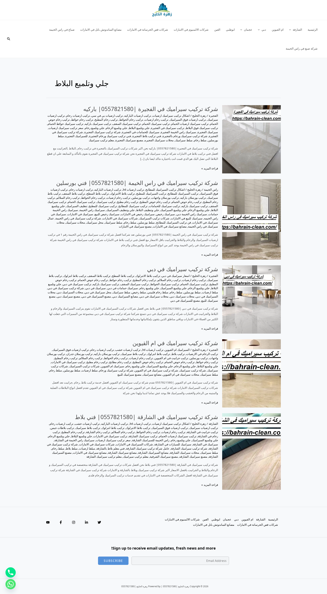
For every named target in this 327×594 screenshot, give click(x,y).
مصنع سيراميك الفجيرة (129, 140)
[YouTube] (48, 522)
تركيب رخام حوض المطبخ (155, 202)
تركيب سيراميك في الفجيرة (167, 128)
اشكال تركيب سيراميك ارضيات (171, 115)
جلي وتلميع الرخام (116, 128)
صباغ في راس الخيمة (62, 29)
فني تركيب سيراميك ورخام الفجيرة (110, 136)
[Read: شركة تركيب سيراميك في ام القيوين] (251, 373)
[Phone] (10, 572)
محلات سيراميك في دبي (153, 296)
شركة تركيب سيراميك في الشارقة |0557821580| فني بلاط (146, 417)
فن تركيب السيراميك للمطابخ (173, 222)
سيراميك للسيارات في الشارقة (172, 444)
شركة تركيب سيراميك (193, 370)
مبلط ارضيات (210, 292)
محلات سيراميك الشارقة (184, 452)
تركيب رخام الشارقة (98, 432)
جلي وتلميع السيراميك (173, 210)
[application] (291, 29)
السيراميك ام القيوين (177, 350)
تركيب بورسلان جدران (79, 354)
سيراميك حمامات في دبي (122, 288)
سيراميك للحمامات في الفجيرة (140, 132)
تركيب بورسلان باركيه (193, 198)
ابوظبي (230, 29)
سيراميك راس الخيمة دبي (191, 214)
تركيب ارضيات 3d (133, 189)
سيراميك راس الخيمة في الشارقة (74, 440)
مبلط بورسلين (146, 222)
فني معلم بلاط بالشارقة (111, 448)
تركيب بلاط (178, 354)
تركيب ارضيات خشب (127, 350)
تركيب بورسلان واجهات (165, 198)
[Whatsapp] (10, 584)
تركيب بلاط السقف (73, 193)
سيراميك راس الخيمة (92, 210)
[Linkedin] (86, 522)
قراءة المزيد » (209, 168)
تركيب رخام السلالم (68, 198)
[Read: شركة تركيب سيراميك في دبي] (251, 299)
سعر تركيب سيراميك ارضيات (66, 128)
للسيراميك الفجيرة (76, 136)
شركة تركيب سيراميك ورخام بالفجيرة (185, 136)
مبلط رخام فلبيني (157, 292)
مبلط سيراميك (183, 140)
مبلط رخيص (139, 292)
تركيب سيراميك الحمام (156, 124)
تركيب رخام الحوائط (131, 119)
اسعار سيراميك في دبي (176, 276)
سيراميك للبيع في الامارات (186, 218)
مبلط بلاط (72, 448)
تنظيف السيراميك (76, 206)
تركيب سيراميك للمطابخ (132, 206)
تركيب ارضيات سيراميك (203, 428)
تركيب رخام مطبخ (127, 202)
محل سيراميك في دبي (98, 292)
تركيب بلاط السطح (97, 193)
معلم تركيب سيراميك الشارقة (104, 456)
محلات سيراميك (75, 222)
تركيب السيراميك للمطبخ (151, 193)
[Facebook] (60, 522)
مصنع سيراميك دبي (68, 296)
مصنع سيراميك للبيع (129, 374)
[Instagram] (73, 522)
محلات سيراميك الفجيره (159, 140)
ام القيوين (277, 29)
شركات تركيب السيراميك (154, 218)
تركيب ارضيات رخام (78, 115)
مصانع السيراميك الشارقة (153, 452)
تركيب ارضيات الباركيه (137, 115)
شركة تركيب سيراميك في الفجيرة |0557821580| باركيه (150, 109)
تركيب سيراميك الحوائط (164, 284)
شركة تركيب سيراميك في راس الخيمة (78, 218)
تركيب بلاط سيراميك (133, 354)
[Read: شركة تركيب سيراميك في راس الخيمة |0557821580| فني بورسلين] (251, 219)
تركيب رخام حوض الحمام (187, 202)
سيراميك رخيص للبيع (107, 214)
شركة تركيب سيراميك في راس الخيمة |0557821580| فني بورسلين (137, 183)
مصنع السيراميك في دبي (96, 296)
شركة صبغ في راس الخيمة (302, 48)
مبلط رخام (200, 140)
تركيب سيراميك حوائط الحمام (65, 124)
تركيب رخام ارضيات (156, 119)
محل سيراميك (94, 222)
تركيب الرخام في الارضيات (202, 354)
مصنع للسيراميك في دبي (185, 300)
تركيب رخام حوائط (82, 119)
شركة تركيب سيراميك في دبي (182, 269)
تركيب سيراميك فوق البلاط (202, 128)
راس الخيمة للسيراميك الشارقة (150, 440)
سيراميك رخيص (165, 214)
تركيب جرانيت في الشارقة (202, 432)
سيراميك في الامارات (80, 214)
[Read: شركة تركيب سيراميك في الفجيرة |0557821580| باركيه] (251, 139)
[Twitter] (99, 522)
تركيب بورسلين (141, 198)
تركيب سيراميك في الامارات (68, 362)
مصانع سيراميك (152, 374)
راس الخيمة (211, 189)
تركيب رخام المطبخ (106, 119)
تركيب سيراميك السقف (127, 124)
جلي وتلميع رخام (94, 128)
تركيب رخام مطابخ (120, 362)
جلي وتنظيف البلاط (147, 210)
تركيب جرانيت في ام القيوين (171, 358)
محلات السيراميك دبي (70, 292)
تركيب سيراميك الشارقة (143, 436)
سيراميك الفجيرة (208, 132)
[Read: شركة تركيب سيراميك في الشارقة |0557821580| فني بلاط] (251, 451)
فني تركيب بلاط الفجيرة (146, 136)
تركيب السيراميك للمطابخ (183, 193)
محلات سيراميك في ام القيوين (181, 374)
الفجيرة (213, 115)
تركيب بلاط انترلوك (74, 276)
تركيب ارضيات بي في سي (107, 115)
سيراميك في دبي (95, 288)
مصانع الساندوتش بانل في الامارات (100, 29)
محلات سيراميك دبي (182, 296)
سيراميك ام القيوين (112, 366)
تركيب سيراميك (106, 202)
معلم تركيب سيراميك (101, 140)
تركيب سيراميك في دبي (77, 284)
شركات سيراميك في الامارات (120, 218)
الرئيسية (313, 29)
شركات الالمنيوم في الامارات (191, 29)
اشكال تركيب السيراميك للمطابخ (165, 189)
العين (217, 29)
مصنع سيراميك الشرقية (164, 456)
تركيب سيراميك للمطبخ (103, 206)
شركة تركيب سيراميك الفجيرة (102, 132)
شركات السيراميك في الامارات (134, 444)
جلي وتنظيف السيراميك (120, 210)
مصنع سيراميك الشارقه (193, 456)
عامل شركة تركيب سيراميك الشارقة (147, 448)
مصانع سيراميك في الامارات (170, 226)
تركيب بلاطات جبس (62, 428)
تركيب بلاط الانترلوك (122, 193)
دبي (264, 29)
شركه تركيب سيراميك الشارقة (189, 448)
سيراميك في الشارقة (205, 444)
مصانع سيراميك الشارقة (122, 452)
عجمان (248, 29)
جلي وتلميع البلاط (139, 128)
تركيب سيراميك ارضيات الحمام (190, 124)
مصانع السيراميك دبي (125, 296)
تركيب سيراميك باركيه (98, 124)
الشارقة (297, 29)
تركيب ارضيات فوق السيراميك (188, 119)
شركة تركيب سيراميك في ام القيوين (175, 343)
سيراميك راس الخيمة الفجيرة (178, 132)
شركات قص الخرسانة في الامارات (147, 29)
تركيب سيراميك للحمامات (164, 206)
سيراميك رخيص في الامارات (138, 214)
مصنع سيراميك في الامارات (135, 226)
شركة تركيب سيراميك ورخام (116, 370)
